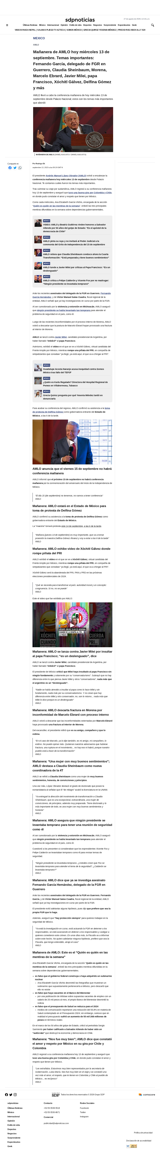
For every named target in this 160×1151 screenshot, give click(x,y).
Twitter (83, 1112)
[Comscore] (147, 1094)
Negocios (97, 25)
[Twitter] (15, 168)
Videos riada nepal (25, 30)
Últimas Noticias (30, 25)
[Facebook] (10, 168)
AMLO (36, 45)
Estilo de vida (75, 25)
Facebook (84, 1108)
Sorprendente (110, 25)
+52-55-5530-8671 (52, 1112)
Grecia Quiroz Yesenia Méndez (99, 30)
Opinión (64, 25)
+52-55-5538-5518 (52, 1108)
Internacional (53, 25)
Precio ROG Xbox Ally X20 (131, 30)
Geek (134, 25)
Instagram (84, 1117)
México (42, 25)
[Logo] (80, 20)
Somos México (74, 30)
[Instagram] (15, 1094)
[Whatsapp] (20, 168)
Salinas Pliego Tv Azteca (51, 30)
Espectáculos (124, 25)
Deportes (87, 25)
